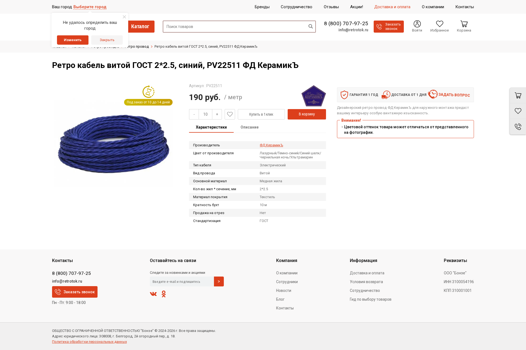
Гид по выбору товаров (370, 299)
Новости (283, 290)
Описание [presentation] (250, 127)
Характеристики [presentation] (211, 127)
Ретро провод (137, 46)
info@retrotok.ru (353, 29)
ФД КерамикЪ (271, 145)
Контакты (285, 308)
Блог (280, 299)
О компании (287, 273)
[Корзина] (518, 95)
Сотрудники (287, 282)
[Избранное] (518, 111)
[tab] (211, 128)
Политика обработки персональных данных (89, 342)
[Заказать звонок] (518, 127)
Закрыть (107, 40)
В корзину (307, 114)
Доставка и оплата (367, 273)
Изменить (73, 40)
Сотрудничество (365, 290)
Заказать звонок (79, 292)
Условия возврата (366, 282)
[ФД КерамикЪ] (313, 95)
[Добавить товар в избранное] (230, 114)
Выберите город (89, 6)
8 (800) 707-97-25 (346, 24)
